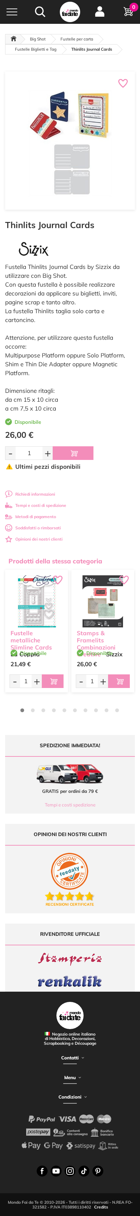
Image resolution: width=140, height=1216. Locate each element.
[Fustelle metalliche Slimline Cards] (37, 601)
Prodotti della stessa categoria (55, 561)
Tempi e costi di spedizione (40, 505)
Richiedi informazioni (35, 494)
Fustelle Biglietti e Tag (35, 49)
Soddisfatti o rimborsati (38, 527)
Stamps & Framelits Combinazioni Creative (96, 643)
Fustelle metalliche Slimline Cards (31, 640)
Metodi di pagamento (35, 516)
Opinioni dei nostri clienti (39, 539)
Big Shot (38, 39)
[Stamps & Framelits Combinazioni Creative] (103, 601)
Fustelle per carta (76, 39)
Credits (101, 1207)
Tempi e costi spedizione (70, 804)
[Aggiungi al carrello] (73, 453)
